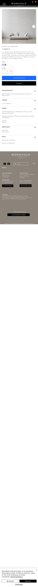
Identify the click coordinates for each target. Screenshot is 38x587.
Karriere (4, 167)
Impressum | (7, 223)
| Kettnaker (22, 197)
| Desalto (25, 196)
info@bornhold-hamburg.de (19, 211)
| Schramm (7, 198)
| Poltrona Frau (28, 197)
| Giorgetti (11, 197)
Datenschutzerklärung (16, 577)
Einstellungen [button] (19, 584)
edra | (3, 197)
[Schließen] (35, 571)
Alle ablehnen (10, 581)
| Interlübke (16, 197)
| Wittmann (24, 198)
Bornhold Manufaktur (7, 196)
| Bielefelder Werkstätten (17, 196)
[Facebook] (8, 164)
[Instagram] (4, 164)
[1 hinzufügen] (10, 71)
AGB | (22, 223)
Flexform (7, 197)
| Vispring (19, 198)
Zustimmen (28, 581)
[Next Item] (33, 26)
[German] (32, 2)
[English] (35, 2)
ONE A (3, 198)
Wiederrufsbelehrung (29, 223)
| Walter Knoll (13, 198)
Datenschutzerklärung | (15, 223)
